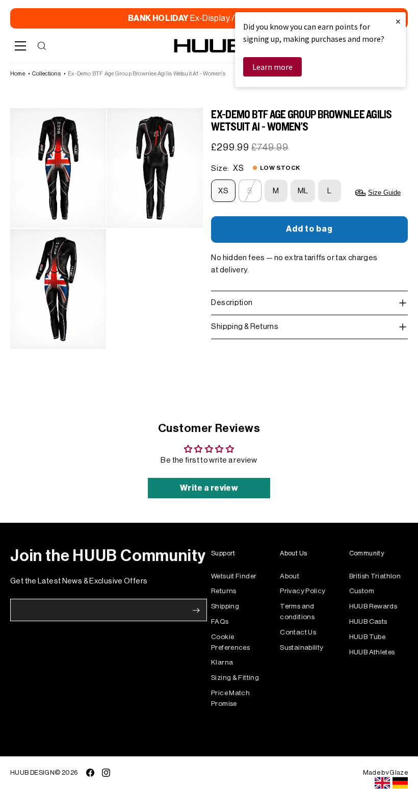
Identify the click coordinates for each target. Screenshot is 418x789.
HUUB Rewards (373, 606)
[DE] (400, 783)
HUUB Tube (367, 636)
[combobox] (382, 783)
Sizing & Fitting (235, 677)
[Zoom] (58, 168)
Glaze (398, 772)
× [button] (398, 21)
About (289, 576)
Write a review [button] (209, 488)
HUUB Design (32, 772)
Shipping (225, 606)
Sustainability (301, 647)
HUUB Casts (368, 621)
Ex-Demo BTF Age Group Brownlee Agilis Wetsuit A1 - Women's (146, 74)
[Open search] (42, 46)
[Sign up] (196, 610)
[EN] (382, 783)
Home (17, 74)
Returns (224, 591)
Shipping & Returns (244, 326)
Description (231, 303)
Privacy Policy (302, 591)
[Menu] (20, 46)
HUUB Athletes (372, 652)
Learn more (272, 67)
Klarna (222, 662)
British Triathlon (375, 576)
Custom (361, 591)
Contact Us (298, 632)
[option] (400, 783)
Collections (46, 74)
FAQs (220, 621)
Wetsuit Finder (233, 576)
